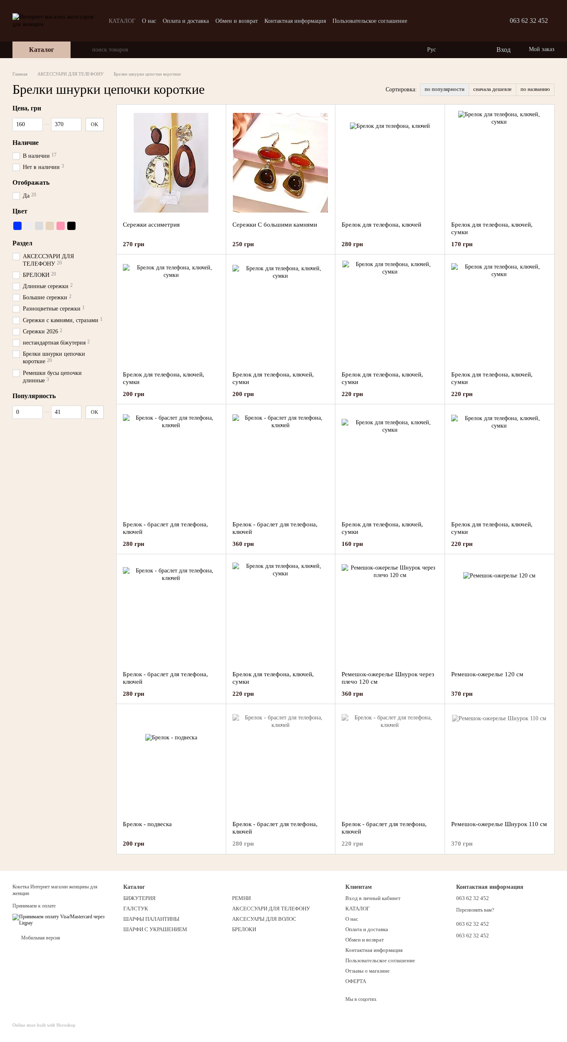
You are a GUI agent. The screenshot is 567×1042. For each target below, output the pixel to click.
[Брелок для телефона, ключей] (390, 163)
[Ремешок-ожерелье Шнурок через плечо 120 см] (390, 612)
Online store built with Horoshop (44, 1024)
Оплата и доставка (186, 21)
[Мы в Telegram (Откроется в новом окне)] (453, 20)
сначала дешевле (492, 89)
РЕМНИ (241, 898)
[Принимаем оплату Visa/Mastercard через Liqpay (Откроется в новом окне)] (61, 919)
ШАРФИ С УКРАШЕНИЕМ (155, 929)
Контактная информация (295, 21)
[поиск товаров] (85, 49)
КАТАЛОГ (122, 21)
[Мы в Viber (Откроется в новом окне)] (463, 20)
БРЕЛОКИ (244, 929)
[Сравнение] (456, 50)
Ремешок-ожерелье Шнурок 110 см (499, 824)
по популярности (444, 89)
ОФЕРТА (355, 981)
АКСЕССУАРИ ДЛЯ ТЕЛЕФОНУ (271, 908)
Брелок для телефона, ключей (381, 224)
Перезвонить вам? (475, 910)
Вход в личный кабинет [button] (373, 898)
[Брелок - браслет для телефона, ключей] (171, 462)
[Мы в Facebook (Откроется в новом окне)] (443, 20)
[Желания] (472, 50)
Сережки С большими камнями (274, 224)
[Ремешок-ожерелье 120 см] (499, 612)
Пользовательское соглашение (369, 21)
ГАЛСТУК (135, 908)
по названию (535, 89)
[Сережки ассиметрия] (171, 163)
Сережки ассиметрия (151, 224)
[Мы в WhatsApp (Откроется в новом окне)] (473, 20)
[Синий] (17, 226)
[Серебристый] (39, 226)
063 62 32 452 (529, 20)
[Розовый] (61, 226)
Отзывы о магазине (367, 971)
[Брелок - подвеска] (171, 762)
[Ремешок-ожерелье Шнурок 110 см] (499, 762)
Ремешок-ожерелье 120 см (487, 674)
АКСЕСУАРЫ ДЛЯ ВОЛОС (264, 919)
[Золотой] (50, 226)
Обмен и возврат (236, 21)
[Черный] (71, 226)
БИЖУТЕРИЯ (139, 898)
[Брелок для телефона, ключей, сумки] (499, 163)
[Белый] (28, 226)
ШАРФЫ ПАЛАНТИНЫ (151, 919)
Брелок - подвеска (147, 824)
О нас (149, 21)
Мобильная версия (40, 938)
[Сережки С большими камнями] (280, 163)
